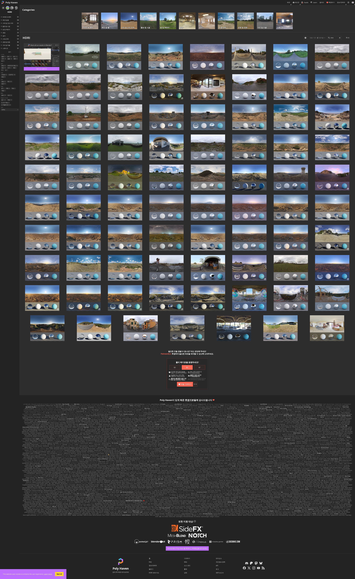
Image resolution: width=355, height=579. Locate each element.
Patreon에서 (166, 354)
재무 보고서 (220, 573)
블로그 (151, 569)
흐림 (3, 68)
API (217, 566)
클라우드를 (174, 378)
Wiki (185, 562)
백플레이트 (7, 105)
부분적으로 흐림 (13, 65)
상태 (185, 573)
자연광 (4, 74)
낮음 (3, 81)
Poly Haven (12, 2)
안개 (9, 68)
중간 (10, 81)
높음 (3, 83)
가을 (13, 88)
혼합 (3, 77)
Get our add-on (41, 69)
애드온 (297, 2)
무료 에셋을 (181, 372)
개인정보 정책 (220, 562)
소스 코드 (187, 565)
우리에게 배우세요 (195, 378)
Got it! (59, 574)
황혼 (15, 59)
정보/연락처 (341, 2)
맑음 (3, 65)
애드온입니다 (196, 376)
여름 (8, 88)
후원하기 (332, 2)
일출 (3, 56)
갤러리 (322, 2)
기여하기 (187, 558)
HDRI (26, 38)
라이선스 (219, 558)
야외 (10, 95)
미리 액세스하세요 (196, 372)
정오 (15, 56)
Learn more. (48, 574)
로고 (217, 569)
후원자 (188, 400)
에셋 (288, 2)
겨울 (3, 90)
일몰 (10, 59)
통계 (185, 569)
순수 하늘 (6, 102)
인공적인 (12, 74)
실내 (3, 95)
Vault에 (173, 375)
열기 (3, 100)
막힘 (10, 100)
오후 (3, 59)
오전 (9, 56)
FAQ (150, 562)
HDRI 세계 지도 (154, 573)
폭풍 (14, 68)
